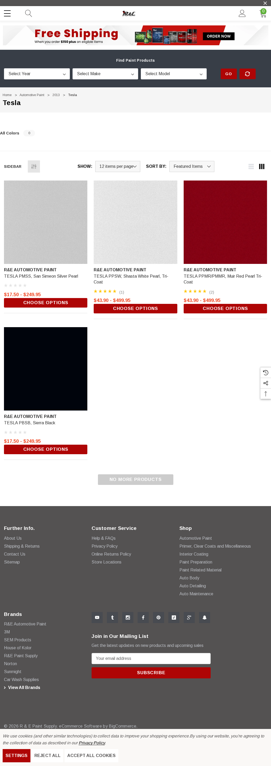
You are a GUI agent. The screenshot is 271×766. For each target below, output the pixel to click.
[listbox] (191, 166)
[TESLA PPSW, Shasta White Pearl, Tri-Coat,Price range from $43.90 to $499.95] (135, 222)
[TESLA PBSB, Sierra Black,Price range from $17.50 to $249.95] (45, 369)
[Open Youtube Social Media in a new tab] (97, 617)
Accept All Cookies (91, 755)
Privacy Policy (92, 743)
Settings (17, 755)
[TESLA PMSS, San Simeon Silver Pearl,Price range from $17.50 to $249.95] (45, 222)
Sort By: (156, 166)
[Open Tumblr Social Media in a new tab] (112, 617)
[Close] (265, 3)
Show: (85, 166)
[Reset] (248, 74)
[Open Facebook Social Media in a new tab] (143, 617)
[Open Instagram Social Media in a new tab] (127, 617)
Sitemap (12, 562)
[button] (135, 35)
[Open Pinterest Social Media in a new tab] (158, 617)
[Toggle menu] (8, 12)
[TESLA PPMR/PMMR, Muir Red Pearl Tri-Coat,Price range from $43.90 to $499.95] (225, 222)
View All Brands (23, 687)
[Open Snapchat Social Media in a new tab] (204, 617)
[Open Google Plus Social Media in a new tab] (189, 617)
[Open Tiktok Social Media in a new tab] (173, 617)
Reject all (47, 755)
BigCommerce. (123, 726)
